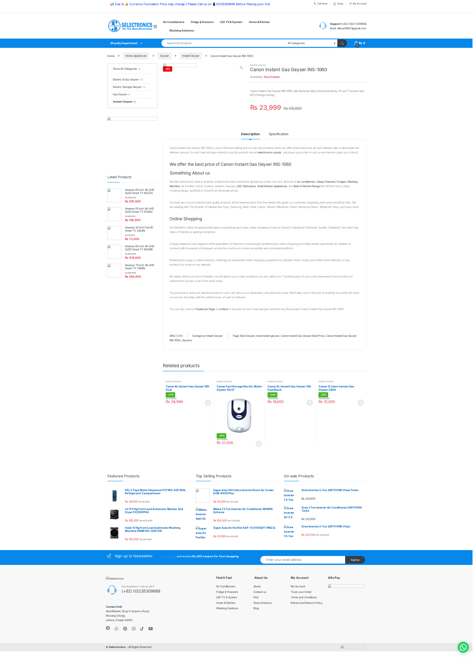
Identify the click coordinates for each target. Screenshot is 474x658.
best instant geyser (267, 335)
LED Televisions (246, 186)
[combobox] (223, 43)
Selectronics (117, 647)
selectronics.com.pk (269, 152)
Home (110, 55)
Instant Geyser (190, 55)
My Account (360, 3)
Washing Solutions (181, 30)
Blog (256, 608)
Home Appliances (136, 55)
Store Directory (262, 602)
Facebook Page (205, 309)
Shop (340, 3)
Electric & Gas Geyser (128, 79)
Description (250, 134)
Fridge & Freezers (202, 22)
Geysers (187, 340)
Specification (278, 134)
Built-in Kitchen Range (307, 186)
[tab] (250, 135)
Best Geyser (247, 335)
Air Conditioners (173, 22)
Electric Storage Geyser (129, 86)
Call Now (322, 3)
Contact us (259, 591)
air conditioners (306, 181)
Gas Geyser (121, 94)
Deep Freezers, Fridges (331, 181)
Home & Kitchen (259, 22)
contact (223, 309)
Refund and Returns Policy (307, 602)
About (257, 586)
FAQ (255, 597)
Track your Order (301, 591)
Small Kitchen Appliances (272, 186)
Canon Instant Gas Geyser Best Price (302, 335)
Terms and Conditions (304, 597)
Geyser (164, 55)
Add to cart (208, 402)
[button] (463, 647)
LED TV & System (231, 22)
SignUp (355, 559)
